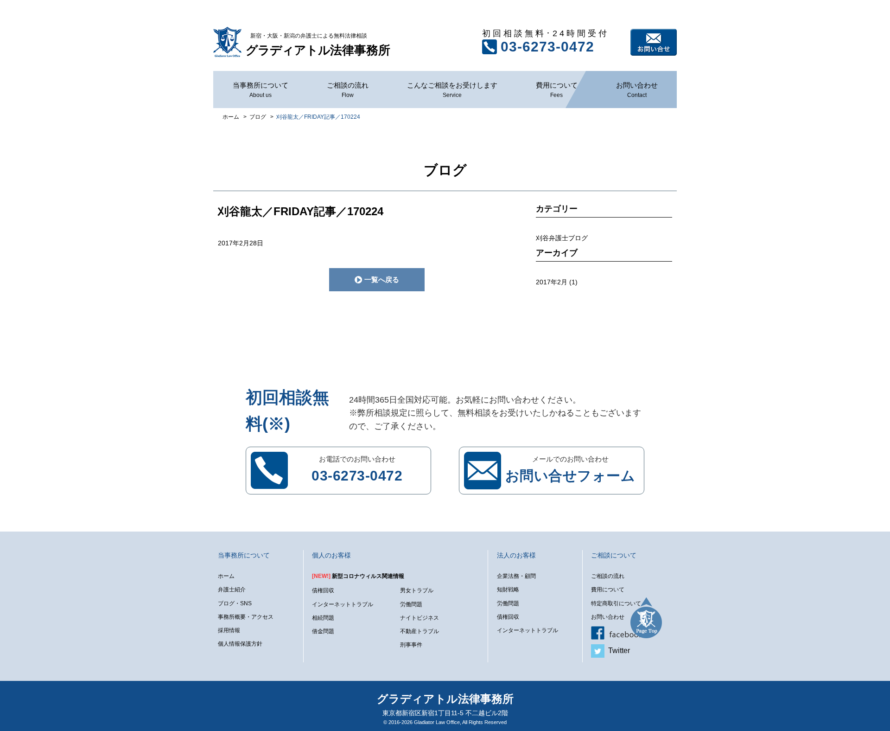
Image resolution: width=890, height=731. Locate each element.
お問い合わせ (653, 42)
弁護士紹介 (232, 589)
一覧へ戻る (381, 279)
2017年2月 (551, 282)
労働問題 (411, 604)
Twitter (617, 650)
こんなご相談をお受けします (452, 89)
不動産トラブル (419, 631)
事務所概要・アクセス (245, 617)
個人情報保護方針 (240, 644)
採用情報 (229, 630)
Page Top (646, 617)
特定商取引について (616, 603)
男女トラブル (416, 590)
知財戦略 (508, 589)
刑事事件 (411, 644)
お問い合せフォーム (570, 475)
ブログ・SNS (235, 603)
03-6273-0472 (547, 46)
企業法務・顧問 (516, 576)
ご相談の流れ (348, 89)
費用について (557, 89)
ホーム (226, 576)
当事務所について (260, 89)
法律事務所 (318, 44)
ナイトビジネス (419, 618)
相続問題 (323, 618)
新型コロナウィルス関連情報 (358, 576)
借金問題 (323, 631)
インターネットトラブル (342, 604)
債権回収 (323, 590)
